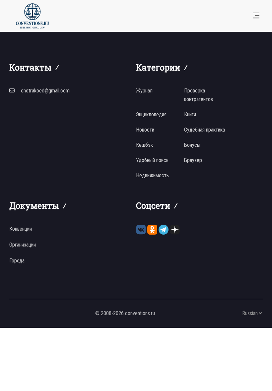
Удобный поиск (152, 160)
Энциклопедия (151, 114)
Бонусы (192, 145)
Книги (190, 114)
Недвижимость (152, 175)
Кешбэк (144, 145)
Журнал (144, 90)
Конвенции (20, 229)
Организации (22, 245)
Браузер (193, 160)
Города (17, 260)
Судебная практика (204, 130)
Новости (145, 130)
